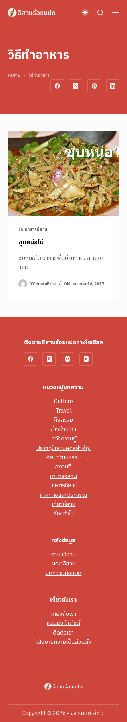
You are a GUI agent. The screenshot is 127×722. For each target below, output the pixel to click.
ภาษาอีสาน (63, 554)
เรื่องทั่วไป (63, 513)
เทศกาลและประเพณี (63, 495)
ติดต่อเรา (63, 633)
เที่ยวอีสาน (63, 504)
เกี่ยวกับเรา (63, 614)
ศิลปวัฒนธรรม (63, 457)
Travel (63, 411)
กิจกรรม (63, 420)
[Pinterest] (94, 86)
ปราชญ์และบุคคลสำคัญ (63, 448)
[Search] (100, 13)
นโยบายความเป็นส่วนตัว (63, 642)
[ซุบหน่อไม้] (64, 173)
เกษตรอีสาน (63, 485)
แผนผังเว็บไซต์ (63, 623)
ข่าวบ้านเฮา (63, 429)
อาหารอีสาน (36, 229)
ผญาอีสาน (63, 564)
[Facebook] (57, 86)
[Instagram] (67, 359)
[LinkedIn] (113, 86)
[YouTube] (86, 359)
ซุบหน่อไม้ (31, 242)
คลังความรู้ (63, 439)
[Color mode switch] (85, 12)
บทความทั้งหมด (63, 573)
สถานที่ (63, 467)
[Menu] (115, 12)
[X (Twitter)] (76, 86)
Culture (63, 402)
